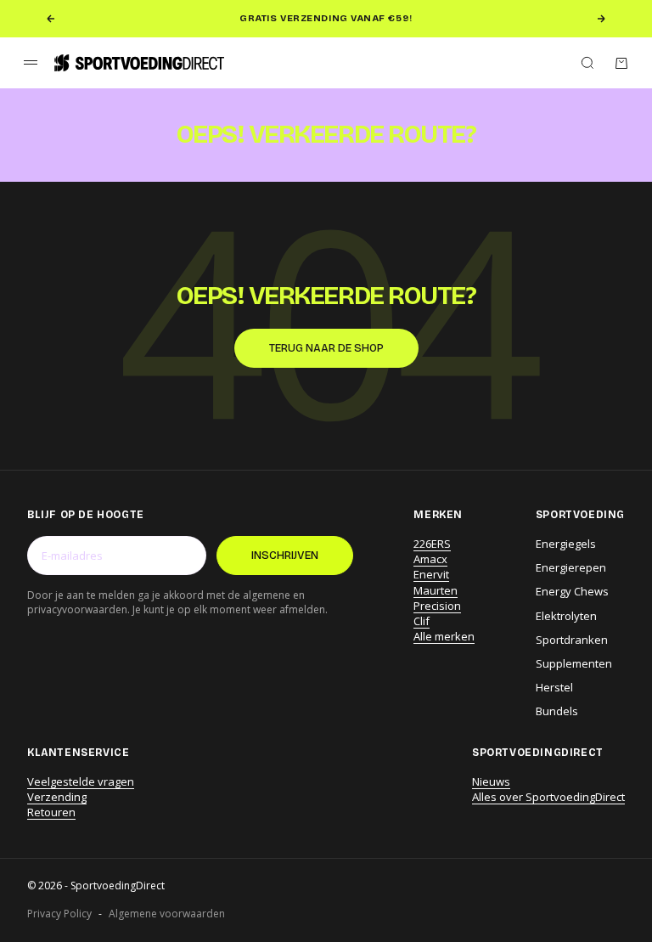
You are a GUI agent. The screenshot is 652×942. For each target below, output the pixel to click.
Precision (437, 605)
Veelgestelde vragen (80, 781)
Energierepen (571, 567)
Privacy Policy (59, 914)
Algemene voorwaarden (167, 914)
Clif (421, 621)
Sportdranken (572, 639)
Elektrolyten (566, 615)
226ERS (432, 543)
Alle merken (444, 636)
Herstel (554, 687)
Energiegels (566, 543)
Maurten (435, 590)
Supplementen (574, 663)
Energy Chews (572, 591)
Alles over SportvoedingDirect (548, 796)
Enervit (431, 574)
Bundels (557, 711)
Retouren (51, 812)
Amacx (430, 559)
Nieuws (491, 781)
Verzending (57, 796)
